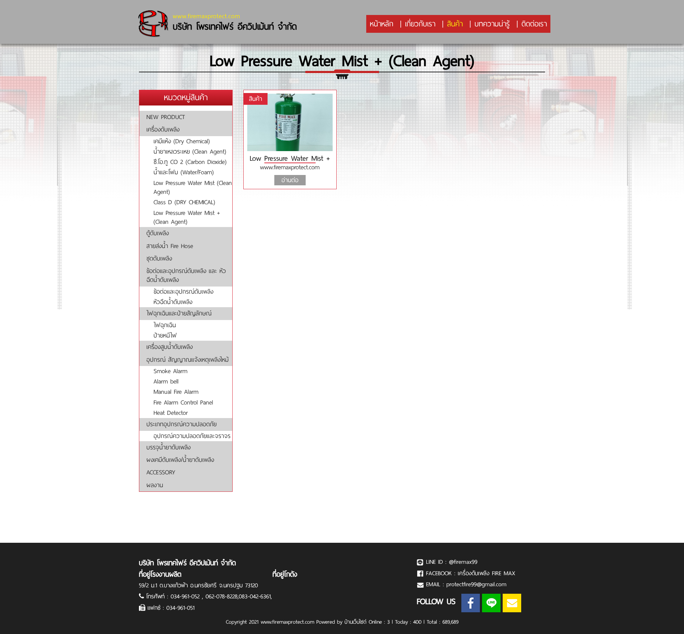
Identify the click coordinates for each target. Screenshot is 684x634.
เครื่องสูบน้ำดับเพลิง (169, 346)
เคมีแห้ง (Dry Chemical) (182, 141)
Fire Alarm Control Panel (183, 402)
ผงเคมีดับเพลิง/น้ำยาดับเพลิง (180, 459)
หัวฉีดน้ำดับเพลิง (173, 302)
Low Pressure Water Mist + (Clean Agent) (187, 217)
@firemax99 (463, 562)
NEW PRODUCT (165, 117)
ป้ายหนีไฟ (165, 335)
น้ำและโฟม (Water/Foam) (184, 172)
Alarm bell (166, 381)
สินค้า (455, 23)
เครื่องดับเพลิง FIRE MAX (486, 573)
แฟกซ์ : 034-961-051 (171, 608)
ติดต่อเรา (534, 23)
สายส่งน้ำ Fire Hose (169, 246)
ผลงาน (154, 485)
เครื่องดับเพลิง (163, 129)
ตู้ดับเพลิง (157, 233)
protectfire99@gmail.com (476, 584)
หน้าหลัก (381, 23)
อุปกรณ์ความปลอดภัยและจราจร (192, 436)
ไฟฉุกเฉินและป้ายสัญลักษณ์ (179, 313)
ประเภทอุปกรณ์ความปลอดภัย (181, 424)
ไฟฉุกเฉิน (165, 325)
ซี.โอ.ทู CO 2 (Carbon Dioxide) (190, 161)
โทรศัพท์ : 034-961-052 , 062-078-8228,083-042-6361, (209, 596)
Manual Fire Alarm (176, 391)
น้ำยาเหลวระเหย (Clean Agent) (190, 151)
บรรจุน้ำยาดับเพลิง (168, 447)
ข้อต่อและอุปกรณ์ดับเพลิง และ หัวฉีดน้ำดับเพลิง (186, 275)
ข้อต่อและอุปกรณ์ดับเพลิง (183, 291)
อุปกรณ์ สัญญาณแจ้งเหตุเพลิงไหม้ (187, 359)
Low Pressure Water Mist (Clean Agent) (193, 187)
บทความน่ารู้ (492, 23)
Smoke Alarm (170, 371)
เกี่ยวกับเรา (420, 23)
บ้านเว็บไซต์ (355, 622)
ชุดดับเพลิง (159, 258)
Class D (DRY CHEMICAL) (184, 202)
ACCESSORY (160, 472)
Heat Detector (171, 412)
